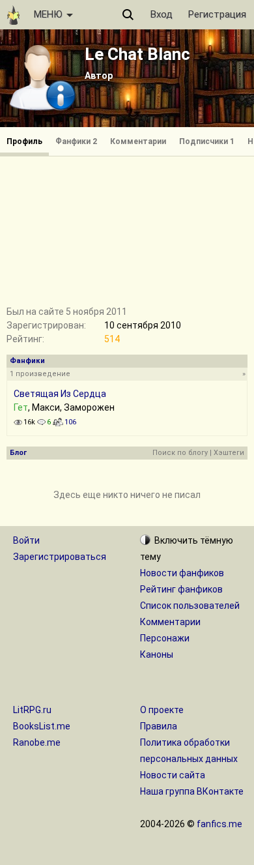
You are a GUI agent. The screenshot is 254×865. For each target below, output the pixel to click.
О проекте (162, 710)
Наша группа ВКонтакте (192, 791)
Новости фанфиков (182, 573)
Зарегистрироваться (59, 556)
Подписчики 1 (206, 141)
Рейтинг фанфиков (181, 589)
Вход (161, 14)
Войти (26, 540)
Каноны (156, 654)
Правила (158, 726)
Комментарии (138, 141)
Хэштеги (229, 452)
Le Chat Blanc (137, 54)
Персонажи (165, 638)
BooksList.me (41, 726)
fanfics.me (219, 824)
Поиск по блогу (180, 452)
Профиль (24, 141)
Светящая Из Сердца (60, 394)
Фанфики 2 (76, 141)
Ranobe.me (37, 742)
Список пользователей (190, 605)
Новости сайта (172, 775)
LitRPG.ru (32, 710)
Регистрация (217, 14)
